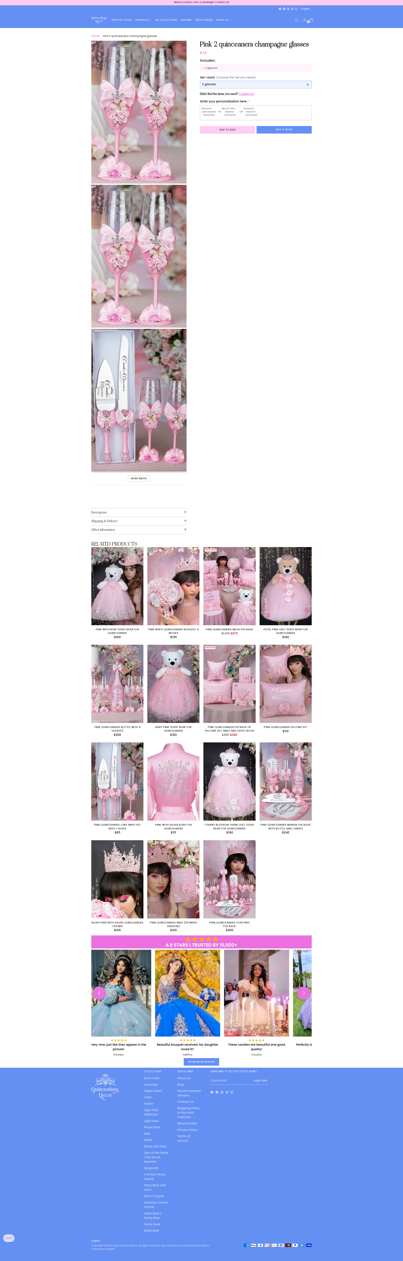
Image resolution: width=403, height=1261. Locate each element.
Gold (147, 1097)
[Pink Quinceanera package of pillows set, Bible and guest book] (229, 684)
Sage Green (153, 1091)
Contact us (185, 1101)
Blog (180, 1084)
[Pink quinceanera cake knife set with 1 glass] (117, 781)
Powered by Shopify (103, 1249)
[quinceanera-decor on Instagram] (288, 8)
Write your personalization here (223, 101)
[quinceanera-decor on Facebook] (280, 8)
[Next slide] (303, 993)
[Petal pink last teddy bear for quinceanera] (286, 586)
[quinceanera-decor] (99, 20)
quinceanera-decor (125, 1245)
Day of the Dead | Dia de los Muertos (156, 1157)
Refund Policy (187, 1123)
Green (148, 1103)
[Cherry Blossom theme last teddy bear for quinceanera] (229, 781)
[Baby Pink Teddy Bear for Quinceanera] (173, 684)
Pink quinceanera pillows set (285, 727)
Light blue (151, 1121)
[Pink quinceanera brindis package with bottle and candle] (286, 781)
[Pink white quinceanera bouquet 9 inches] (173, 586)
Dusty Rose (152, 1224)
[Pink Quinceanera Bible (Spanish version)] (173, 879)
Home (95, 36)
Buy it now (284, 130)
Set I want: (228, 77)
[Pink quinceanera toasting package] (229, 879)
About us (183, 1078)
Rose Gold (151, 1078)
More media (139, 478)
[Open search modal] (297, 20)
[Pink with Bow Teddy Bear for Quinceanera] (117, 586)
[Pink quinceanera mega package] (229, 586)
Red (147, 1133)
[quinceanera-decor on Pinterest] (284, 8)
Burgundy (151, 1168)
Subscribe (261, 1081)
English (305, 9)
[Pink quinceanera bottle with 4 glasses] (117, 684)
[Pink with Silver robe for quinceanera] (173, 781)
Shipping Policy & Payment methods (188, 1113)
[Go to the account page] (303, 20)
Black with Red (155, 1146)
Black (148, 1140)
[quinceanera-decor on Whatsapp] (296, 8)
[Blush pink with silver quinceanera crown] (117, 879)
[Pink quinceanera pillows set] (286, 684)
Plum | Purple (154, 1196)
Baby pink (151, 1230)
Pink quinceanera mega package (229, 629)
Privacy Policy (187, 1130)
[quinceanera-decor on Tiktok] (292, 8)
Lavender (151, 1084)
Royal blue (152, 1127)
